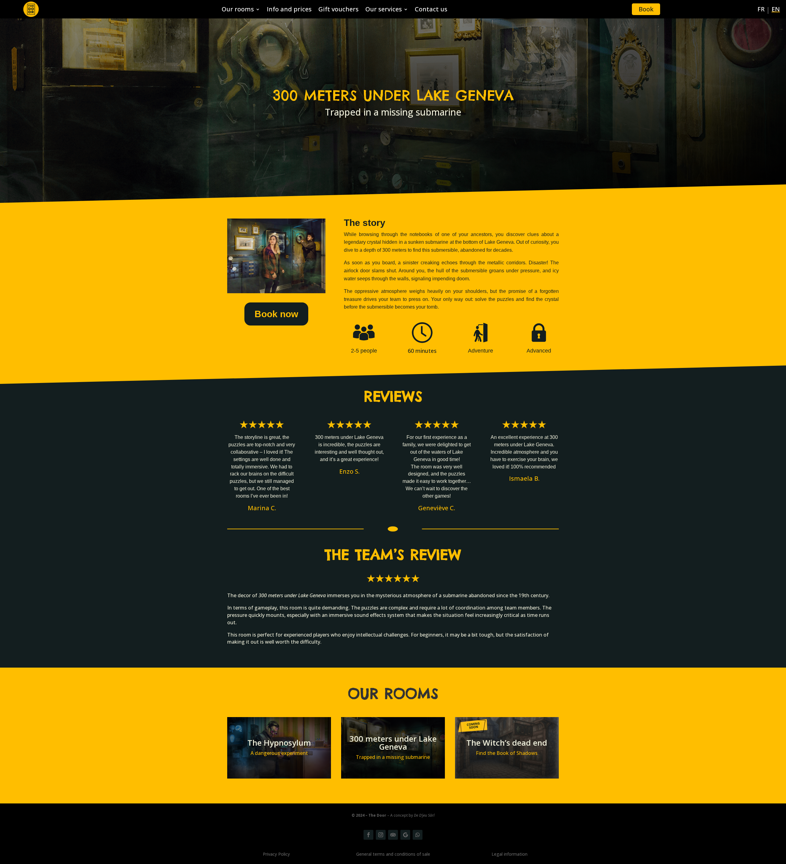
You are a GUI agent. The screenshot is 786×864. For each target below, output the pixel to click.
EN (776, 10)
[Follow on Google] (405, 835)
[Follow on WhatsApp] (417, 835)
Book (646, 9)
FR (761, 10)
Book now (276, 314)
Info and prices (289, 10)
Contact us (431, 10)
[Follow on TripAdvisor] (393, 835)
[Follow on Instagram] (381, 835)
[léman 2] (276, 291)
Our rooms (238, 10)
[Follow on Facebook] (368, 835)
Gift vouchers (338, 10)
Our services (383, 10)
